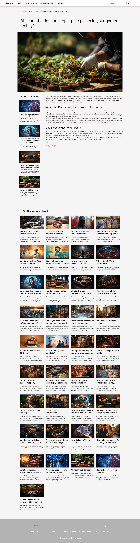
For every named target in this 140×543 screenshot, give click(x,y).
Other (60, 3)
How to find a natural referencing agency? (105, 381)
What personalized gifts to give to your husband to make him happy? (81, 353)
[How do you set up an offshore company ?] (32, 311)
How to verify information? (52, 411)
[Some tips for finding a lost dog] (32, 401)
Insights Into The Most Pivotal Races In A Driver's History (30, 233)
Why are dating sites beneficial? (55, 352)
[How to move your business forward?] (82, 252)
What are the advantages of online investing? (57, 441)
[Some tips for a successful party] (32, 371)
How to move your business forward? (79, 262)
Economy (9, 3)
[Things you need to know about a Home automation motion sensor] (57, 311)
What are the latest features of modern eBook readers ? (54, 233)
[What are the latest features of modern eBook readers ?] (57, 222)
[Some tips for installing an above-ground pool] (82, 311)
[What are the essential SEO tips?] (32, 341)
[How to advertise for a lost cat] (108, 311)
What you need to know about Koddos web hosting (56, 472)
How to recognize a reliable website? (79, 381)
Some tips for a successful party (27, 381)
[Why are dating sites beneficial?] (57, 341)
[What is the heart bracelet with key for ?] (82, 281)
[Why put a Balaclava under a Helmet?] (82, 222)
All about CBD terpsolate (29, 190)
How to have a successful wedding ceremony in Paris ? (107, 442)
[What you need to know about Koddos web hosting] (57, 461)
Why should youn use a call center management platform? (30, 141)
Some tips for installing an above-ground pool (82, 322)
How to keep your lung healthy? (30, 115)
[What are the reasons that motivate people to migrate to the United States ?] (32, 461)
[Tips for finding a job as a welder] (108, 341)
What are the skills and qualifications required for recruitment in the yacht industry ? (108, 235)
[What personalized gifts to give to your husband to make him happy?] (82, 341)
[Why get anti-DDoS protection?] (108, 252)
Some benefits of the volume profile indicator (107, 292)
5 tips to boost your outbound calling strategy (57, 262)
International (31, 3)
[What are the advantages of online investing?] (57, 431)
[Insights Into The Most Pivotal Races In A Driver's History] (32, 222)
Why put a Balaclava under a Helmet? (80, 232)
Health (19, 3)
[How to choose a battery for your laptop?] (57, 281)
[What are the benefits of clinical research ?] (32, 252)
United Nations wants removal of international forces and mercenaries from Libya (31, 503)
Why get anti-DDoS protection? (105, 262)
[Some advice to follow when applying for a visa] (57, 371)
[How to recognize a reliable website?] (82, 371)
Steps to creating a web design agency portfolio (30, 166)
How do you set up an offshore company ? (30, 322)
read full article (101, 111)
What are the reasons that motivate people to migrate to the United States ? (30, 473)
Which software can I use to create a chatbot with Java (82, 412)
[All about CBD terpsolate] (29, 182)
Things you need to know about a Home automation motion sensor (57, 323)
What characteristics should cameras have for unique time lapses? (31, 442)
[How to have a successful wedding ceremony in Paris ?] (108, 431)
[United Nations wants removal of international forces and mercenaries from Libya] (32, 490)
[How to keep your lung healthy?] (29, 106)
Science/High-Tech (47, 3)
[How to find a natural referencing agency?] (108, 371)
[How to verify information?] (57, 401)
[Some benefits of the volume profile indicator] (108, 281)
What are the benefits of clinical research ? (31, 262)
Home (19, 11)
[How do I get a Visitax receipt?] (82, 431)
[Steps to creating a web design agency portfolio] (29, 157)
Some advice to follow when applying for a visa (56, 381)
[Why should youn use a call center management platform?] (29, 131)
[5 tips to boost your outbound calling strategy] (57, 252)
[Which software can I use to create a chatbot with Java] (82, 401)
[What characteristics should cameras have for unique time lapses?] (32, 431)
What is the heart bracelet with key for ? (81, 292)
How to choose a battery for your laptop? (57, 292)
